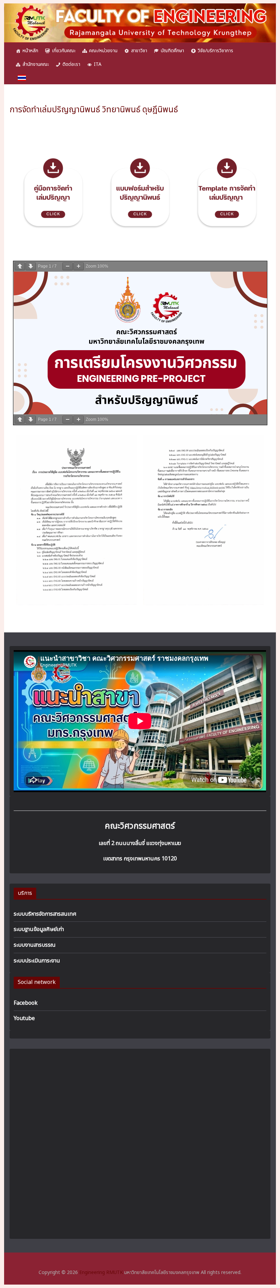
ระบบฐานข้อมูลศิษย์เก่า (39, 929)
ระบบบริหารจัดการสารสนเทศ (45, 914)
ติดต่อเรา (71, 64)
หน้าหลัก (30, 50)
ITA (97, 64)
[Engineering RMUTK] (140, 7)
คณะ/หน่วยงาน (103, 50)
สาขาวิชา (139, 50)
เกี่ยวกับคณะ (63, 50)
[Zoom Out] (67, 266)
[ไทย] (22, 78)
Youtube (24, 1018)
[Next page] (31, 266)
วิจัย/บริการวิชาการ (215, 50)
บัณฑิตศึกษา (172, 50)
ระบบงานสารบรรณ (35, 945)
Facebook (26, 1003)
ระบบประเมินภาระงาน (37, 961)
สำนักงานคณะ (36, 64)
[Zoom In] (78, 266)
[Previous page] (20, 266)
